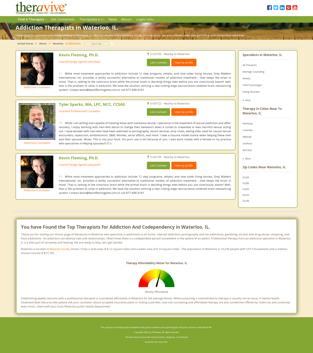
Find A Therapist (31, 19)
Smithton (247, 143)
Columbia (248, 130)
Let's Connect (158, 62)
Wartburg (247, 123)
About (126, 19)
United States (25, 43)
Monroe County (59, 249)
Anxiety (246, 78)
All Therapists (250, 65)
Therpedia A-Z (91, 19)
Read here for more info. (156, 342)
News (113, 19)
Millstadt (247, 136)
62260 (246, 189)
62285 (246, 183)
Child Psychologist (252, 85)
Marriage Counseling (253, 71)
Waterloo (58, 43)
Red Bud (247, 150)
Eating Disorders (251, 91)
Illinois (43, 43)
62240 (246, 200)
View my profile (184, 62)
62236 (246, 177)
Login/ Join (144, 19)
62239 (246, 194)
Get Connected (62, 19)
